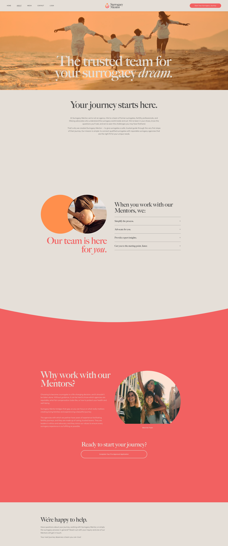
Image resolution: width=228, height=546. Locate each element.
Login (52, 6)
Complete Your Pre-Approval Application (114, 454)
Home (9, 6)
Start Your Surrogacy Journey (205, 6)
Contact (40, 6)
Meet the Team (147, 428)
